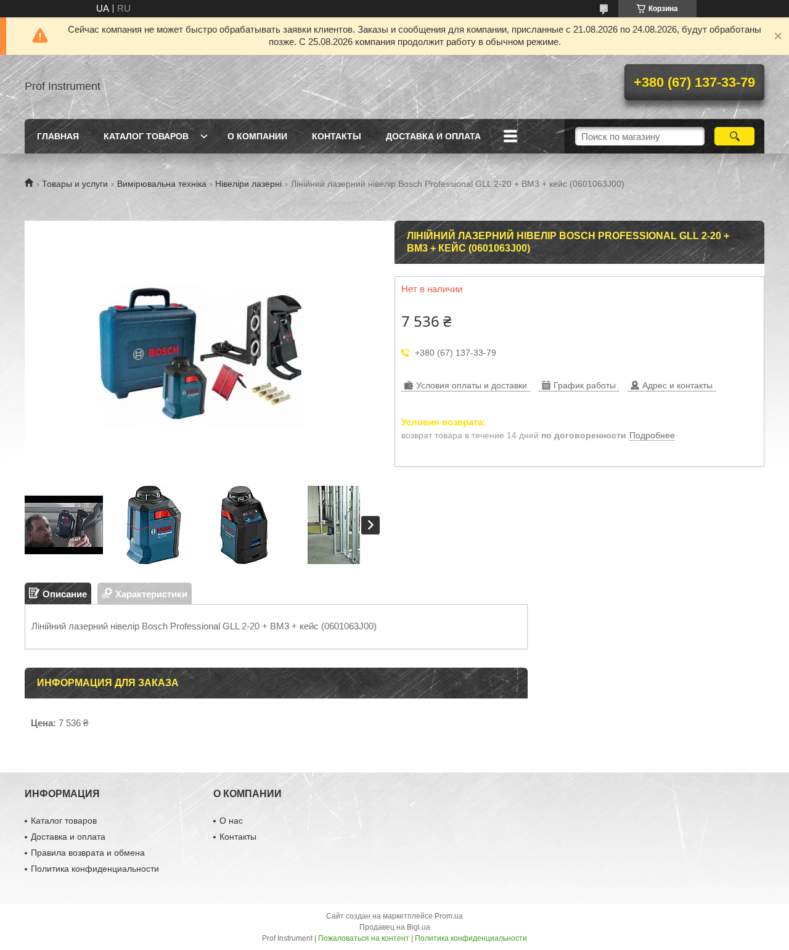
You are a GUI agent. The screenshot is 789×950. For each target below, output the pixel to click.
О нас (231, 820)
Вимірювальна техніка (161, 184)
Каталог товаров (146, 136)
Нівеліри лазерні (248, 184)
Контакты (336, 136)
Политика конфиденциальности (95, 869)
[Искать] (734, 136)
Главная (58, 136)
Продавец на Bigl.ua (394, 927)
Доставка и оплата (433, 136)
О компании (257, 136)
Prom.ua (449, 916)
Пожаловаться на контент (363, 938)
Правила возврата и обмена (88, 853)
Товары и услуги (75, 184)
